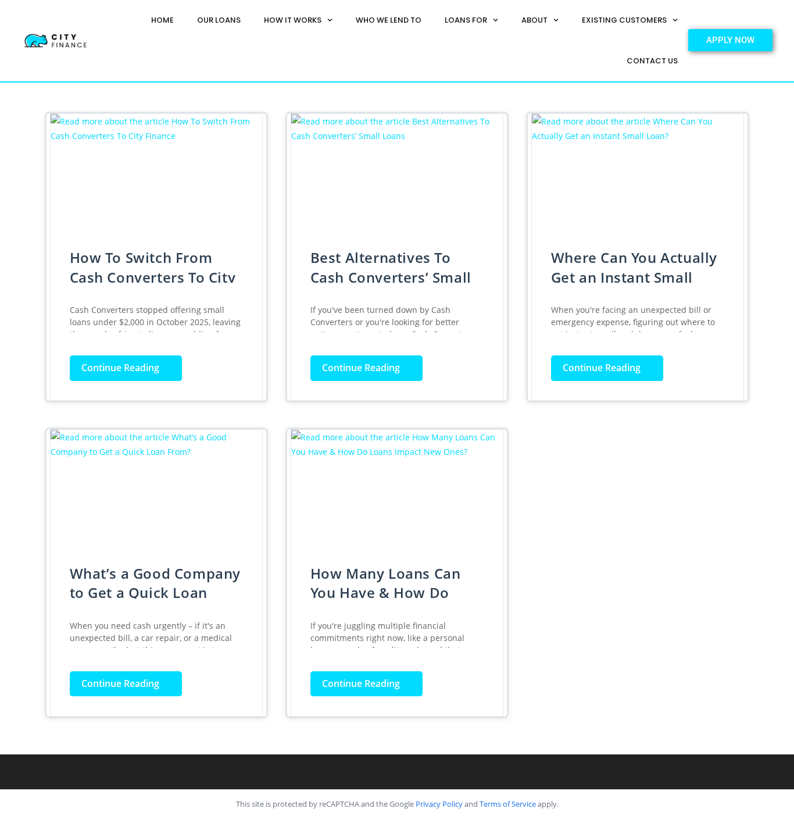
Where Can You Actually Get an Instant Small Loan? (634, 277)
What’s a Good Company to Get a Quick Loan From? (155, 593)
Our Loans (219, 20)
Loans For (466, 20)
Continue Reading (131, 364)
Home (162, 20)
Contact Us (652, 60)
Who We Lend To (388, 20)
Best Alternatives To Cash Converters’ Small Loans (390, 277)
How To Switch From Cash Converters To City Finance (153, 277)
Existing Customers (624, 20)
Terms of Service (508, 804)
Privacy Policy (439, 804)
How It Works (292, 20)
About (534, 20)
